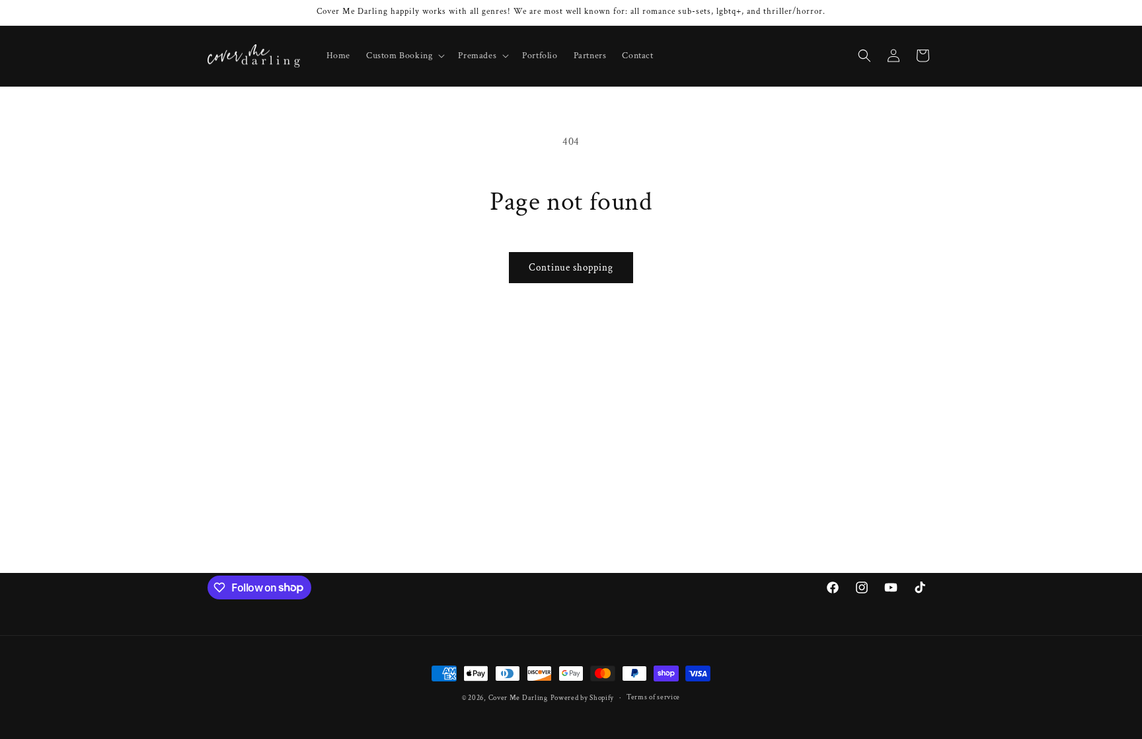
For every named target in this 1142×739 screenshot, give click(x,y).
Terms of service (653, 697)
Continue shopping (571, 267)
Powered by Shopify (583, 698)
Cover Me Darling (518, 698)
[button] (404, 55)
